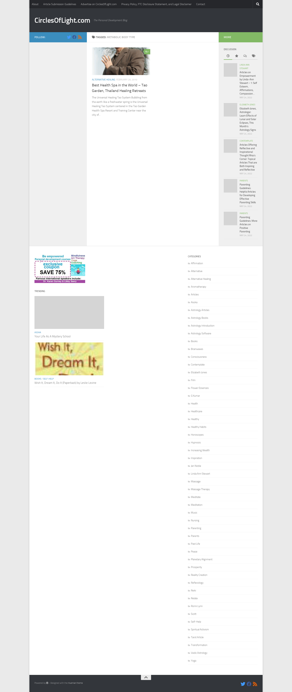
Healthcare (196, 411)
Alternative (196, 271)
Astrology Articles (200, 310)
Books (37, 379)
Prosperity (196, 567)
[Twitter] (69, 37)
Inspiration (196, 458)
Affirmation (197, 263)
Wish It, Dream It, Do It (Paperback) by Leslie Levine (65, 382)
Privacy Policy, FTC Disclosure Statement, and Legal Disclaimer (156, 4)
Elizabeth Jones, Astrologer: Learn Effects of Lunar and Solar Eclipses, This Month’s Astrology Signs (248, 119)
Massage (196, 481)
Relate (194, 598)
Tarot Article (197, 637)
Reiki (193, 590)
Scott (193, 613)
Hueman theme (75, 683)
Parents (244, 181)
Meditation (196, 504)
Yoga (193, 660)
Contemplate (246, 141)
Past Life (195, 543)
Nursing (195, 520)
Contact (200, 4)
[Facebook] (74, 37)
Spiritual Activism (200, 629)
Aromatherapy (198, 286)
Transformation (199, 645)
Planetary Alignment (201, 559)
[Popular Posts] (236, 56)
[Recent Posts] (228, 56)
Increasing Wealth (200, 450)
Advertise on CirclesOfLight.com (99, 4)
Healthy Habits (198, 426)
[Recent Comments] (245, 56)
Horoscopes (197, 434)
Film (193, 380)
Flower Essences (200, 388)
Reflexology (197, 582)
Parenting (196, 528)
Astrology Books (199, 317)
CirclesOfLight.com (62, 20)
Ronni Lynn (197, 606)
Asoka (37, 332)
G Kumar (195, 395)
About (35, 4)
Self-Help (48, 379)
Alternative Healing (103, 79)
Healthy (195, 419)
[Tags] (253, 56)
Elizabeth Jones (247, 104)
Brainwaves (197, 349)
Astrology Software (201, 333)
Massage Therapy (200, 489)
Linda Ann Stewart (200, 473)
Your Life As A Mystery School (52, 336)
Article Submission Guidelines (59, 4)
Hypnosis (196, 442)
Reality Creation (199, 574)
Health (194, 403)
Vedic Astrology (199, 652)
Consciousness (199, 356)
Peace (194, 551)
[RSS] (80, 37)
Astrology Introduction (202, 325)
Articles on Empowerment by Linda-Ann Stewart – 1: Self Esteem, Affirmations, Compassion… (248, 83)
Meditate (196, 497)
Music (194, 512)
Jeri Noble (196, 465)
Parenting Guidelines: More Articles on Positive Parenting (248, 224)
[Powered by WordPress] (47, 683)
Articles (195, 294)
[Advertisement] (58, 98)
